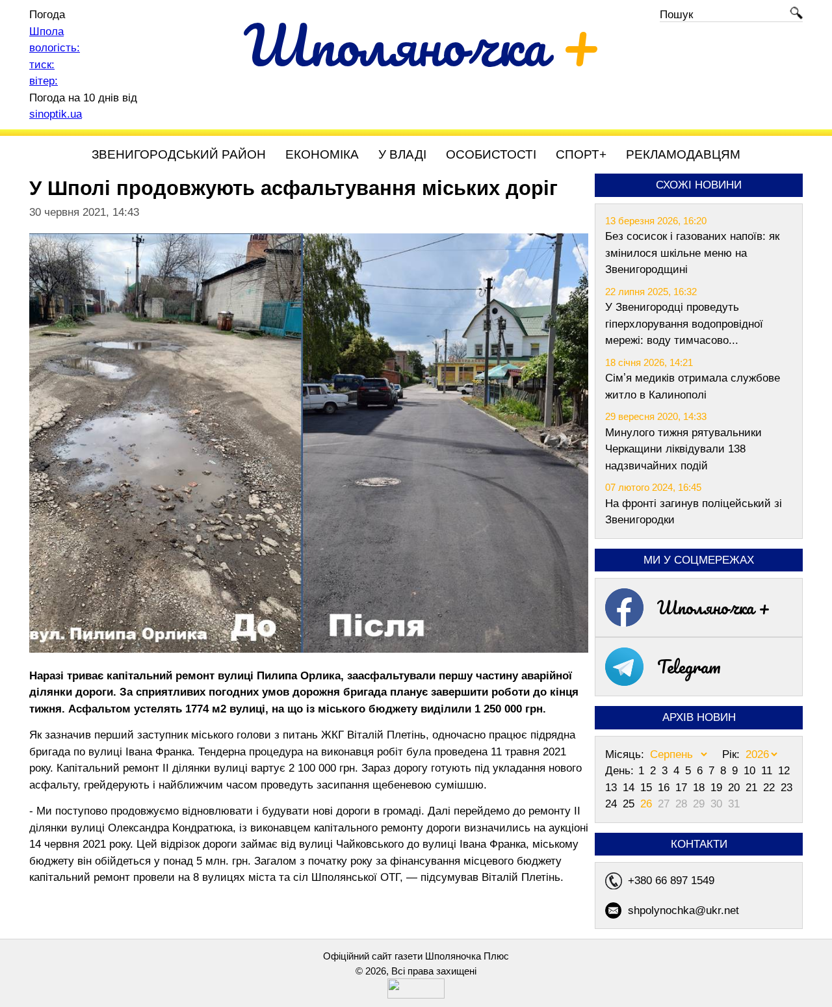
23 (786, 787)
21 (753, 787)
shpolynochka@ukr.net (683, 910)
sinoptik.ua (55, 114)
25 (630, 804)
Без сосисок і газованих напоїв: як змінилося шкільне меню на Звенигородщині (692, 253)
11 (768, 771)
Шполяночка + (713, 607)
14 (630, 787)
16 (665, 787)
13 (612, 787)
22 (770, 787)
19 (717, 787)
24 (612, 804)
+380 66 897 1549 (671, 880)
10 (751, 771)
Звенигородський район (179, 154)
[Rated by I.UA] (416, 994)
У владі (402, 154)
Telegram (689, 666)
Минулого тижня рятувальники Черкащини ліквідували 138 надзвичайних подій (683, 449)
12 (784, 771)
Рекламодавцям (683, 154)
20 (735, 787)
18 (700, 787)
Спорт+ (581, 154)
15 (647, 787)
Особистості (491, 154)
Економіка (322, 154)
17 (682, 787)
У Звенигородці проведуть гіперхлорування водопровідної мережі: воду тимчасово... (684, 324)
